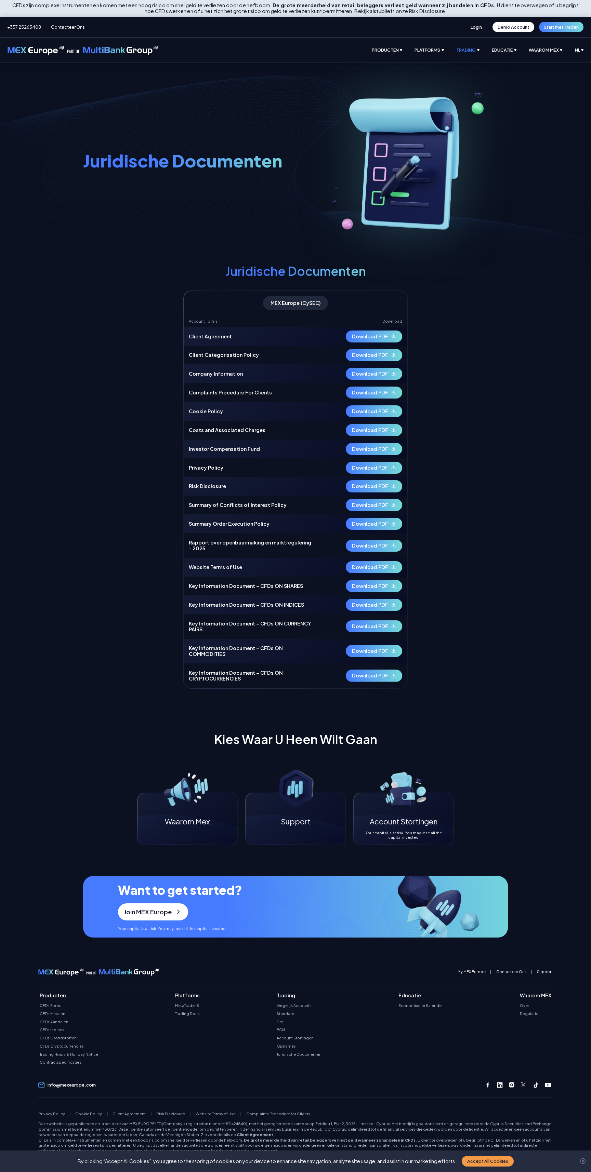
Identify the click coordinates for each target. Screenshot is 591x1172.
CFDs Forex (50, 1005)
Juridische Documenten (299, 1054)
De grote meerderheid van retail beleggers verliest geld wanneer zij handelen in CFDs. (330, 1139)
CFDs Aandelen (54, 1022)
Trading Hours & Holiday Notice (69, 1054)
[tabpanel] (295, 501)
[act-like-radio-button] (393, 50)
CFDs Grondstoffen (58, 1038)
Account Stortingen (295, 1038)
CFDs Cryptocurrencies (62, 1046)
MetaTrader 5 (187, 1005)
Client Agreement (129, 1114)
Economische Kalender (420, 1005)
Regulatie (529, 1014)
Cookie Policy (88, 1114)
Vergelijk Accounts (294, 1005)
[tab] (295, 303)
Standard (285, 1014)
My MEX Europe (472, 972)
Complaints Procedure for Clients (278, 1114)
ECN (281, 1030)
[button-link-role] (476, 27)
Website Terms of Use (216, 1114)
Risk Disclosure (170, 1114)
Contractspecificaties (60, 1062)
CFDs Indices (52, 1030)
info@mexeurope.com (72, 1085)
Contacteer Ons (68, 27)
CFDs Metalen (52, 1014)
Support (545, 972)
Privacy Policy (51, 1114)
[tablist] (295, 303)
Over (524, 1005)
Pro (280, 1022)
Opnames (286, 1046)
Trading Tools (187, 1014)
